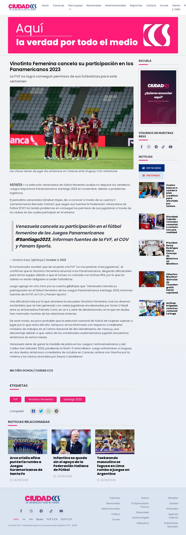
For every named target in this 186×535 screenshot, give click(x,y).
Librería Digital (140, 517)
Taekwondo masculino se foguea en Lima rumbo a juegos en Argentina (113, 466)
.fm (31, 519)
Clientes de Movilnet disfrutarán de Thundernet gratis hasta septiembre (173, 283)
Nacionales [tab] (153, 175)
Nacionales (93, 5)
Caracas (58, 5)
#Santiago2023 (32, 239)
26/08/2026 (20, 480)
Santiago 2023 (73, 399)
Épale (39, 519)
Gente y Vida (176, 7)
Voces (164, 5)
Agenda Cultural (173, 516)
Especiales (142, 512)
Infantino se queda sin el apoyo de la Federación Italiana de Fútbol (70, 464)
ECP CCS (66, 519)
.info (16, 519)
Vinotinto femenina (40, 399)
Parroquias (75, 5)
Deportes (136, 5)
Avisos (145, 498)
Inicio (45, 5)
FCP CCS (52, 519)
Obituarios (143, 523)
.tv (23, 519)
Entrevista (172, 508)
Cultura (151, 5)
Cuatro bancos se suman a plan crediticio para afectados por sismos (172, 196)
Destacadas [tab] (153, 168)
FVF (15, 399)
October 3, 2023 (56, 260)
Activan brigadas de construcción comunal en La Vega (174, 308)
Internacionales (115, 5)
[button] (158, 97)
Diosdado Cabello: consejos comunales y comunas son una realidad (173, 224)
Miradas (173, 498)
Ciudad (173, 503)
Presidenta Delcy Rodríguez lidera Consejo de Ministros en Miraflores (173, 253)
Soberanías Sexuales (171, 524)
